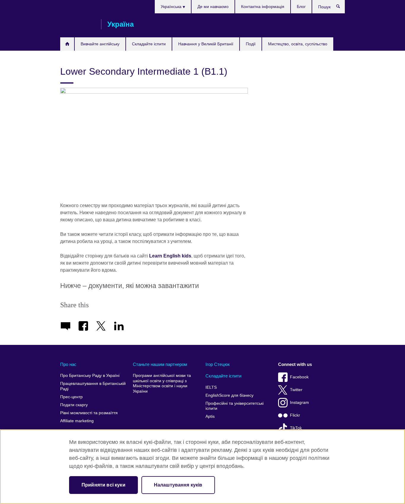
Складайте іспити (149, 43)
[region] (202, 466)
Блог (301, 6)
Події (251, 43)
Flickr (295, 415)
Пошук (341, 8)
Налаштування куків (178, 484)
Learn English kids (170, 255)
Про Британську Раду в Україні (89, 375)
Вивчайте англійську (100, 43)
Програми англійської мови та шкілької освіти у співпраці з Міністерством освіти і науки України (162, 383)
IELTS (211, 387)
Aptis (210, 416)
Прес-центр (71, 397)
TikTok (296, 428)
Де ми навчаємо (213, 6)
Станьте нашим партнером (160, 364)
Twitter (296, 390)
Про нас (68, 364)
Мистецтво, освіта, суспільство (297, 43)
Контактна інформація (262, 6)
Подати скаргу (74, 405)
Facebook (299, 377)
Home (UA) (67, 44)
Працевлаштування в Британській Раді (93, 386)
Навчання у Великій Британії (205, 43)
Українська (172, 6)
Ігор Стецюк (217, 364)
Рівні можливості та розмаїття (89, 413)
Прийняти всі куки (103, 484)
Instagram (299, 402)
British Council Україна (77, 24)
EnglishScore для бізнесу (229, 395)
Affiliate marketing (77, 421)
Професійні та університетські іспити (234, 406)
